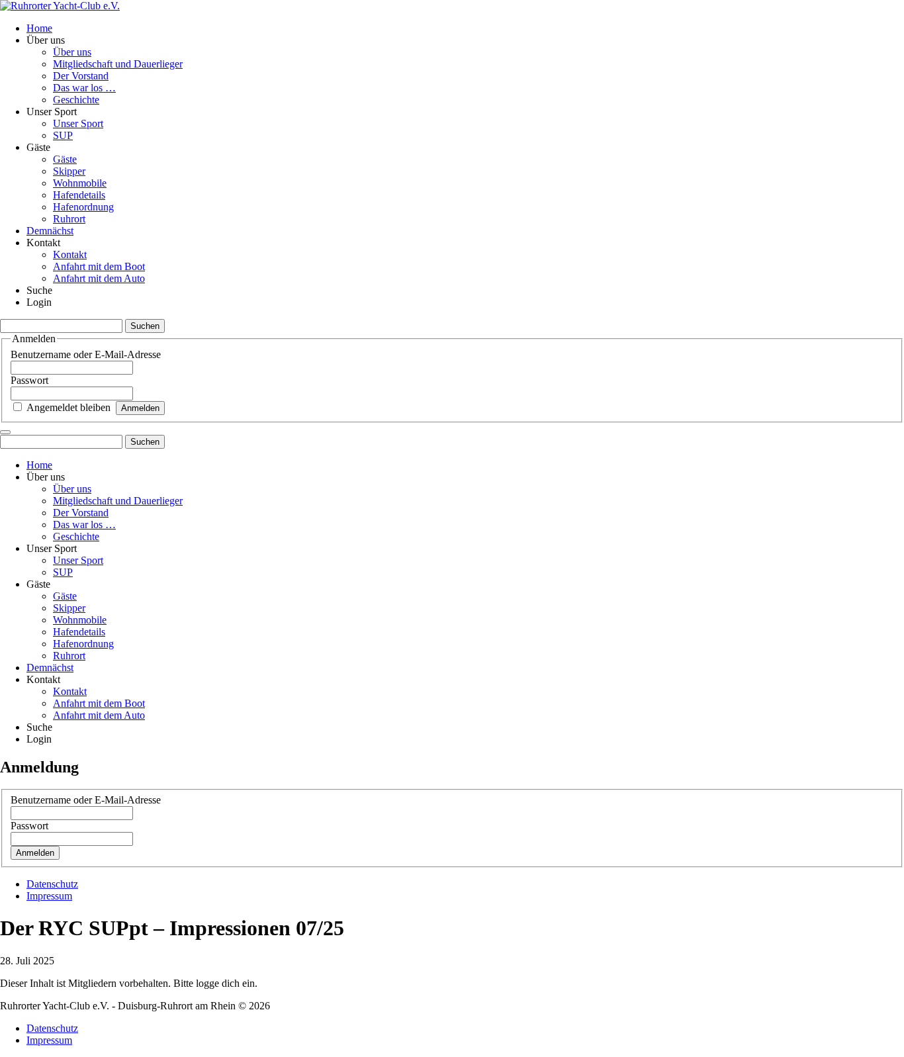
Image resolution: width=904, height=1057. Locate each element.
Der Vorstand (81, 75)
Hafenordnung (83, 206)
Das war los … (84, 87)
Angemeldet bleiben (68, 407)
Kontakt (70, 254)
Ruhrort (69, 218)
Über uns (72, 52)
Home (39, 28)
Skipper (69, 171)
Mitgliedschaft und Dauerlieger (118, 63)
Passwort (29, 380)
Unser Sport (78, 123)
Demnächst (49, 230)
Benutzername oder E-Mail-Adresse (86, 354)
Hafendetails (79, 195)
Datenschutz (52, 884)
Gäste (65, 159)
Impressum (49, 895)
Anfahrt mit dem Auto (99, 278)
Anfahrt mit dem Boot (99, 266)
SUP (63, 135)
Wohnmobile (80, 183)
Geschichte (76, 99)
